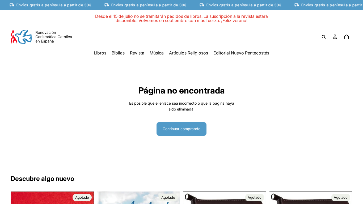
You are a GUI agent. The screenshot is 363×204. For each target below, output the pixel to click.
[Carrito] (346, 37)
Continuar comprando (181, 128)
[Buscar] (324, 37)
